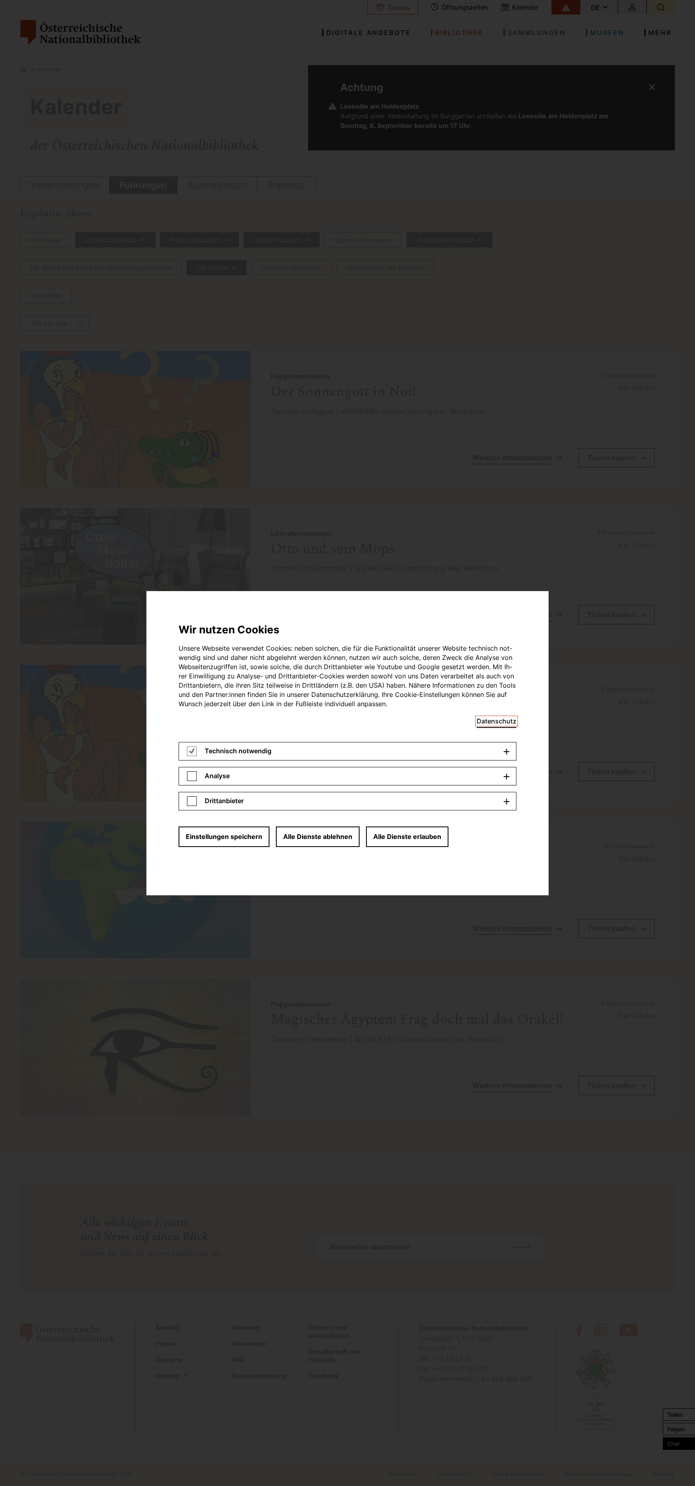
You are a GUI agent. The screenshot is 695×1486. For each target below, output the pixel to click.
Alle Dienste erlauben (407, 837)
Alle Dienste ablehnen (317, 837)
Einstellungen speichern (224, 837)
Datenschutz (496, 721)
